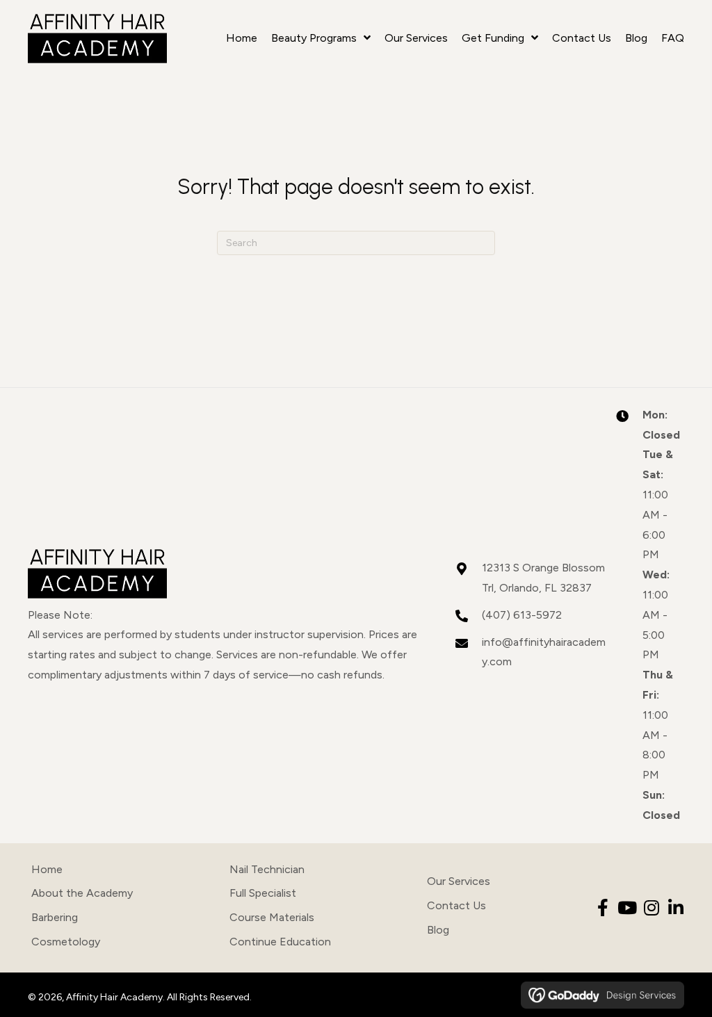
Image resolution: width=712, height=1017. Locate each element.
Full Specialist (262, 893)
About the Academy (82, 893)
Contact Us (456, 905)
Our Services (458, 881)
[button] (602, 907)
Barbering (54, 917)
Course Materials (271, 917)
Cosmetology (65, 941)
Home (47, 869)
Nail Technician (267, 869)
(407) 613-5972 (522, 614)
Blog (438, 929)
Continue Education (280, 941)
